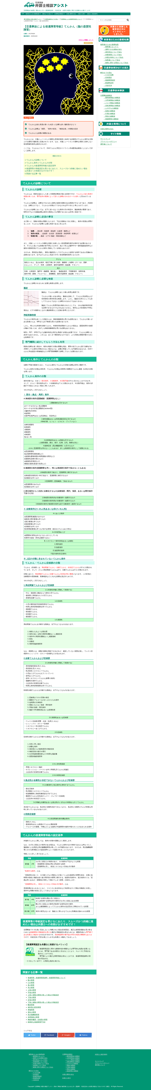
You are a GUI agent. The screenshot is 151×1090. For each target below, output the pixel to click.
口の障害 (31, 983)
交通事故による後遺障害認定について (71, 19)
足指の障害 (32, 1000)
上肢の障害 (32, 990)
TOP (22, 13)
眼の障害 (31, 980)
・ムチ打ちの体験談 (111, 108)
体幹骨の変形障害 (34, 1007)
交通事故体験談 (106, 95)
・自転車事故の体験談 (112, 105)
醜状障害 (31, 1005)
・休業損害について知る (113, 55)
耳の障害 (31, 987)
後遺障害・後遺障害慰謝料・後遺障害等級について (47, 978)
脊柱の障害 (32, 1012)
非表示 (58, 156)
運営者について (106, 144)
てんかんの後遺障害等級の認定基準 (40, 166)
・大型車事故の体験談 (112, 100)
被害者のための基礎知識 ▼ (33, 14)
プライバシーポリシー (108, 141)
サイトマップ (105, 139)
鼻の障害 (31, 985)
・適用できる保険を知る (113, 49)
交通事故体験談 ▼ (59, 14)
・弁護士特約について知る (113, 57)
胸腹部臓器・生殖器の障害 (37, 1019)
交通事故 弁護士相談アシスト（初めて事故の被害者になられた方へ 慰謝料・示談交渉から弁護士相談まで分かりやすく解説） (73, 1086)
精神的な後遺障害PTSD (36, 1022)
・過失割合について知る (113, 52)
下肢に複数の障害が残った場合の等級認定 (43, 1002)
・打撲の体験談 (109, 113)
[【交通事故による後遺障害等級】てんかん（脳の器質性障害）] (83, 1035)
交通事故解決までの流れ (51, 19)
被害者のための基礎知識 (109, 44)
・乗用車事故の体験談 (112, 97)
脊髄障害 (31, 1010)
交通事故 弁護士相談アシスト (33, 19)
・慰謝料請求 (109, 83)
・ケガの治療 (109, 75)
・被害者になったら (111, 47)
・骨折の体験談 (109, 116)
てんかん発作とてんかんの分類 (38, 163)
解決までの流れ (106, 73)
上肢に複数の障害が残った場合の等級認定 (43, 995)
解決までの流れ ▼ (48, 14)
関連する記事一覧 (33, 174)
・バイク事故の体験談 (112, 103)
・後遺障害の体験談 (111, 119)
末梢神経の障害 (33, 1017)
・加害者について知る (112, 60)
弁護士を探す (81, 14)
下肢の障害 (32, 997)
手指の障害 (32, 992)
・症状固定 (108, 77)
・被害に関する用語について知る (116, 63)
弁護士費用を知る (71, 14)
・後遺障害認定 (109, 80)
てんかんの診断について (36, 160)
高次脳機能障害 (33, 1015)
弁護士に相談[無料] (92, 14)
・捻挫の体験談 (109, 111)
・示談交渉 (108, 85)
